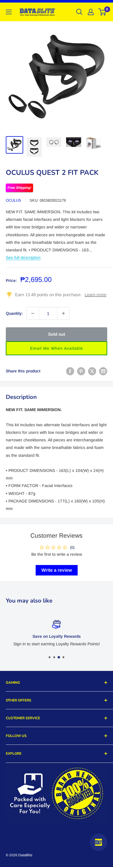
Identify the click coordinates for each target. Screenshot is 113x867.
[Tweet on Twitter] (92, 371)
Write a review (56, 570)
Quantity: (14, 313)
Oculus (13, 200)
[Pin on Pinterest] (81, 371)
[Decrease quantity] (33, 313)
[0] (102, 11)
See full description (23, 257)
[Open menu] (9, 12)
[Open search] (79, 12)
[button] (56, 348)
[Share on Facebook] (70, 371)
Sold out (56, 334)
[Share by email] (103, 371)
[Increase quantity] (63, 313)
